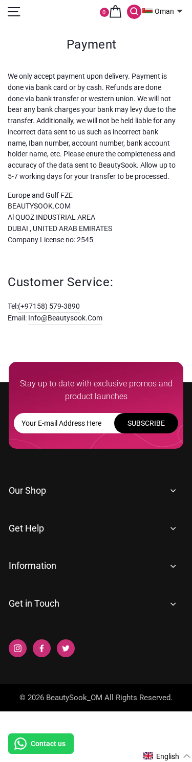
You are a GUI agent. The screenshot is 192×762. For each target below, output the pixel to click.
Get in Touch (34, 603)
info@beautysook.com (65, 318)
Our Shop (27, 490)
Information (32, 565)
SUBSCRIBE (146, 423)
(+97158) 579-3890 (49, 306)
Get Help (26, 528)
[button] (167, 756)
